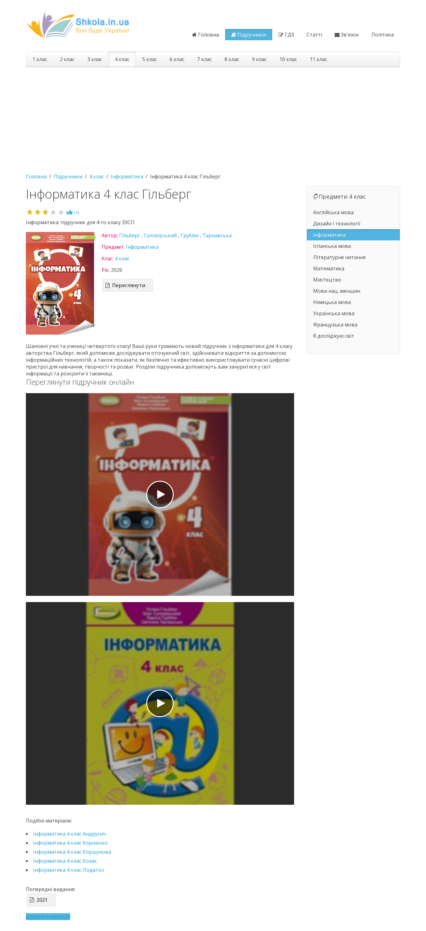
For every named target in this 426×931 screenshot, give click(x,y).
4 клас (122, 59)
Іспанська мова (332, 246)
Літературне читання (339, 257)
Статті (314, 34)
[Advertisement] (213, 117)
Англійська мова (333, 212)
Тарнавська (217, 235)
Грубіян (190, 235)
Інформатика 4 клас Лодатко (68, 869)
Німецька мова (332, 302)
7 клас (204, 59)
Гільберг (129, 235)
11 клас (318, 59)
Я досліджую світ (333, 335)
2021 (42, 899)
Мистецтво (327, 279)
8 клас (232, 59)
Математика (328, 268)
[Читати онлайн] (160, 494)
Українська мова (333, 313)
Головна (208, 34)
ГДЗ (289, 34)
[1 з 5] (30, 212)
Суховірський (160, 235)
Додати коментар (48, 916)
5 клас (149, 59)
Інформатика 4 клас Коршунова (72, 851)
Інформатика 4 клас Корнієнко (70, 842)
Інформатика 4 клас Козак (65, 860)
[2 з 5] (37, 212)
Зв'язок (350, 34)
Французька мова (335, 324)
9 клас (259, 59)
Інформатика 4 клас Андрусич (69, 833)
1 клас (39, 59)
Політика (382, 34)
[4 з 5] (53, 212)
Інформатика (142, 247)
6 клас (177, 59)
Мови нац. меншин (336, 290)
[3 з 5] (45, 212)
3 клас (94, 59)
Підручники (251, 34)
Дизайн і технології (336, 223)
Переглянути (128, 285)
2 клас (67, 59)
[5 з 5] (61, 212)
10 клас (288, 59)
